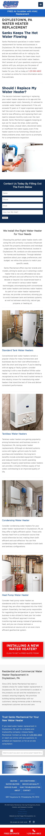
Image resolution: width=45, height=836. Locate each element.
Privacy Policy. (22, 811)
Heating (13, 781)
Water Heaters (12, 784)
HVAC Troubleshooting (30, 787)
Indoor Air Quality (30, 784)
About (17, 790)
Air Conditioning (27, 781)
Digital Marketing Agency (22, 818)
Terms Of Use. (22, 813)
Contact (27, 790)
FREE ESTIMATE (11, 834)
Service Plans (10, 787)
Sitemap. (22, 809)
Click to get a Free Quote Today (23, 649)
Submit (5, 218)
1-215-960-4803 (34, 71)
